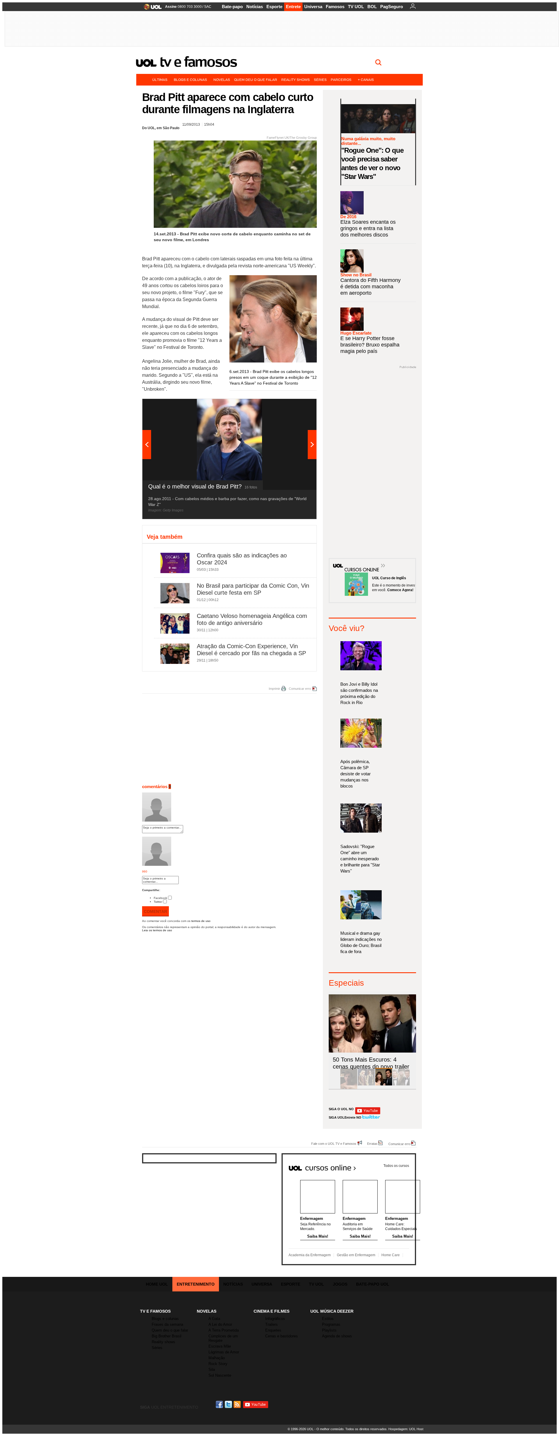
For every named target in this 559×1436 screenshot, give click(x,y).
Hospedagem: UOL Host (405, 1429)
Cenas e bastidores (281, 1336)
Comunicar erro (300, 688)
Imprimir (274, 688)
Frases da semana (167, 1324)
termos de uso (200, 921)
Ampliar (298, 406)
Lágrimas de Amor (223, 1352)
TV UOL (356, 6)
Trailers (271, 1324)
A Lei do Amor (220, 1324)
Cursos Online (359, 561)
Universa (313, 6)
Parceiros (341, 79)
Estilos (328, 1318)
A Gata (214, 1318)
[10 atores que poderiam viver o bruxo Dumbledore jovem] (401, 1084)
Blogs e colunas (190, 79)
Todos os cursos (396, 1166)
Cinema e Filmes (271, 1311)
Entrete (293, 6)
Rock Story (217, 1364)
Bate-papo (232, 6)
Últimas (159, 79)
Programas (331, 1324)
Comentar (155, 911)
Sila (211, 1369)
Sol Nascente (219, 1375)
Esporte (274, 6)
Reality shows (295, 79)
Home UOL (157, 1284)
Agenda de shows (337, 1336)
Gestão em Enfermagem (356, 1255)
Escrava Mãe (219, 1346)
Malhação (216, 1358)
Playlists (329, 1330)
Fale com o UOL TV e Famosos (333, 1143)
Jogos (340, 1284)
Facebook (160, 898)
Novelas (221, 79)
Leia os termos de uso (157, 930)
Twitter (158, 901)
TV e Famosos (198, 61)
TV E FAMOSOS (155, 1311)
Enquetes (273, 1330)
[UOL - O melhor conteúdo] (151, 8)
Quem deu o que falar (255, 79)
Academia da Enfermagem (310, 1255)
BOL (372, 6)
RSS (237, 1404)
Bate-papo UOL (372, 1284)
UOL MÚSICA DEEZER (331, 1311)
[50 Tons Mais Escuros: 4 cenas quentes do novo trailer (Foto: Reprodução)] (383, 1084)
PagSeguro (391, 6)
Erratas (372, 1143)
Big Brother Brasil (166, 1336)
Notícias (254, 6)
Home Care (390, 1255)
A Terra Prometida (223, 1330)
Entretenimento (196, 1284)
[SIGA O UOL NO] (367, 1113)
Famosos (335, 6)
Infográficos (275, 1318)
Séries (320, 79)
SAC (207, 7)
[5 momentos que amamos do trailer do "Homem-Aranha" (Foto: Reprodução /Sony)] (348, 1084)
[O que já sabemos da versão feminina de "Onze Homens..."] (366, 1084)
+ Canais (366, 79)
